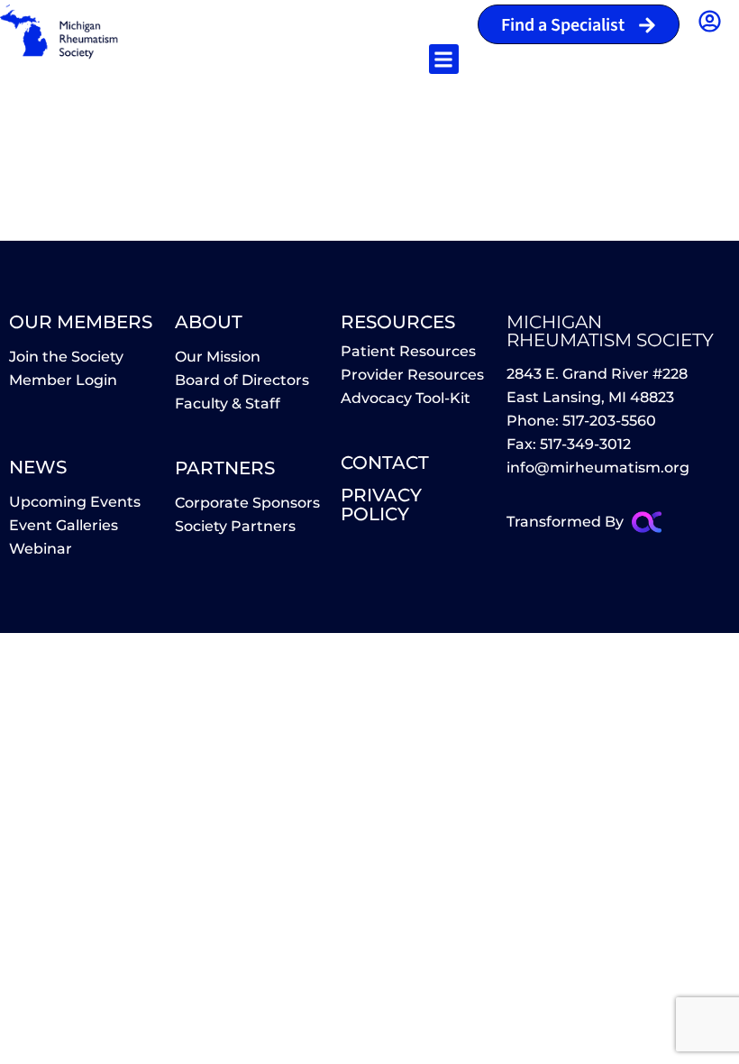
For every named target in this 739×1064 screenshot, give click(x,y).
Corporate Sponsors (247, 502)
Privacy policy (381, 504)
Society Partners (235, 526)
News (38, 467)
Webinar (40, 548)
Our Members (80, 322)
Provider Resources (412, 374)
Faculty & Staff (227, 403)
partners (225, 468)
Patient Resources (408, 351)
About (208, 322)
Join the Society (66, 356)
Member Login (63, 380)
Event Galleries (63, 525)
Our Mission (217, 356)
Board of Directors (242, 380)
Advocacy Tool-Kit (405, 398)
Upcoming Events (75, 501)
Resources (398, 322)
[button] (444, 59)
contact (385, 462)
